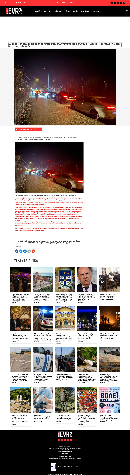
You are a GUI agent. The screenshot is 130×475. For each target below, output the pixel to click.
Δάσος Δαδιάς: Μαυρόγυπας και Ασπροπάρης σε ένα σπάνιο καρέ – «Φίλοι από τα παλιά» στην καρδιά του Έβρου (87, 378)
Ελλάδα (75, 11)
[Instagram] (121, 3)
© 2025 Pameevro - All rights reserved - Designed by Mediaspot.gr (65, 474)
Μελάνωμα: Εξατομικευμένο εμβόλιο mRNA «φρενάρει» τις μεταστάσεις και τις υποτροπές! (42, 418)
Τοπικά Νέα (46, 11)
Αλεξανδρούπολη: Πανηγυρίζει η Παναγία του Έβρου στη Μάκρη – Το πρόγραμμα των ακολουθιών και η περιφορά (86, 419)
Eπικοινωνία (97, 11)
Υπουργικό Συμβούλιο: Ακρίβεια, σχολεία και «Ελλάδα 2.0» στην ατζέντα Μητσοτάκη (108, 297)
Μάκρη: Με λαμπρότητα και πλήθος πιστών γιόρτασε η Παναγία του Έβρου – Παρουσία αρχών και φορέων (42, 298)
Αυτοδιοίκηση (57, 11)
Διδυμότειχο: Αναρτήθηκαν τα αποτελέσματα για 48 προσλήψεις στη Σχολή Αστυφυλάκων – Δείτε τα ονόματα (64, 337)
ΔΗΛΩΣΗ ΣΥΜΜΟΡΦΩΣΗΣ (65, 456)
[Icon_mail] (111, 3)
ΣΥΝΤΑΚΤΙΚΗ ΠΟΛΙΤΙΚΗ (75, 458)
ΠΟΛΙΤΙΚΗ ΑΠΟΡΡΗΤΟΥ (62, 458)
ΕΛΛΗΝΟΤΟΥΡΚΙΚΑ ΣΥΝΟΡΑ (31, 255)
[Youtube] (124, 3)
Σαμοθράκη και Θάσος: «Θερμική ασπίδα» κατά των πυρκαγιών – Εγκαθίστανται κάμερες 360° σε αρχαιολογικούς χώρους (20, 419)
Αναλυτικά (14, 302)
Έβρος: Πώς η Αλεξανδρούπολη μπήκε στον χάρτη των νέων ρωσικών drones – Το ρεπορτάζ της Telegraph (108, 378)
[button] (126, 11)
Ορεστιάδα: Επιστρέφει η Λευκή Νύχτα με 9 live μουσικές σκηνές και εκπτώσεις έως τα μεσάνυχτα (87, 337)
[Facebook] (115, 3)
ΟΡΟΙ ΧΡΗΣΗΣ (52, 458)
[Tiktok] (118, 3)
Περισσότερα (85, 11)
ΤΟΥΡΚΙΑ (60, 255)
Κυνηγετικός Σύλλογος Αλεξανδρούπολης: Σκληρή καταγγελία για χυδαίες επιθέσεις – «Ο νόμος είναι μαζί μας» (64, 298)
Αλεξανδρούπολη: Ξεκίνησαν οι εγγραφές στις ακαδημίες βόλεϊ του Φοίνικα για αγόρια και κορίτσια (109, 418)
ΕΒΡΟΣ (19, 255)
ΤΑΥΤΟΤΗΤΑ (65, 453)
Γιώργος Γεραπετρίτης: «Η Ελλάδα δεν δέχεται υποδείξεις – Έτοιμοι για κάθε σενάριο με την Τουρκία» (87, 298)
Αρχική (37, 11)
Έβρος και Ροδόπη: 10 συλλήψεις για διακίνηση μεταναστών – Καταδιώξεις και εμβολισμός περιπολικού (42, 337)
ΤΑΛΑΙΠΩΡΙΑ (45, 255)
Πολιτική (67, 11)
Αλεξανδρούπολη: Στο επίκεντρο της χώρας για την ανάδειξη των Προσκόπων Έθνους (108, 336)
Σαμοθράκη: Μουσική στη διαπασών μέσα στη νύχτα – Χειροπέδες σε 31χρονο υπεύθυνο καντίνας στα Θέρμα (20, 298)
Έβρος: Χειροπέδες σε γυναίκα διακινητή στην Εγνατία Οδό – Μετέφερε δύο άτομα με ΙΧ (64, 377)
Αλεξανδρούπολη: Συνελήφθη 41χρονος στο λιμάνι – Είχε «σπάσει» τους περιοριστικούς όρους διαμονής (43, 378)
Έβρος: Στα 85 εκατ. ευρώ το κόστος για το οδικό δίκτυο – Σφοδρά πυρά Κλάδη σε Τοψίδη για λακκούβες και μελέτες (20, 378)
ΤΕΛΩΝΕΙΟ (53, 255)
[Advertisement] (65, 27)
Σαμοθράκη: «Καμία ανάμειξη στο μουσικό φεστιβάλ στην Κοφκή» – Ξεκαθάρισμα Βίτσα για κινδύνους (20, 337)
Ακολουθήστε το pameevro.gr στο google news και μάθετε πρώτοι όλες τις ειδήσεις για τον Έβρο (49, 242)
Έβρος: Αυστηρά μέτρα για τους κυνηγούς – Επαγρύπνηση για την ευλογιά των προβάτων (64, 417)
